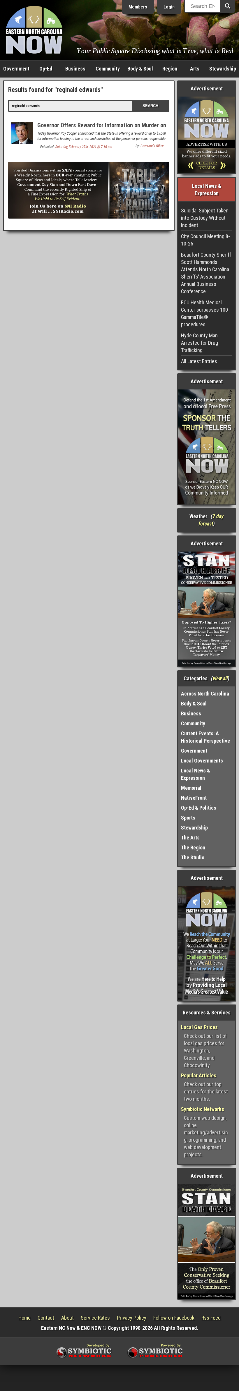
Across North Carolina (205, 694)
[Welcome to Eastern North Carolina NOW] (34, 29)
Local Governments (202, 761)
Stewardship (222, 69)
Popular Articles (198, 1075)
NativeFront (194, 798)
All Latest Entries (199, 361)
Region (169, 69)
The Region (193, 847)
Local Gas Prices (199, 1027)
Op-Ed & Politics (198, 808)
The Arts (190, 837)
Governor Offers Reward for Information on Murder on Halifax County (101, 128)
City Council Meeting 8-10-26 (205, 240)
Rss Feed (211, 1318)
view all (220, 678)
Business (75, 69)
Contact (46, 1318)
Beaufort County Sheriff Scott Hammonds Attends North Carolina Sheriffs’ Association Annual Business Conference (206, 273)
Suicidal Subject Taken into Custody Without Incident (205, 217)
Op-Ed (45, 69)
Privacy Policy (131, 1318)
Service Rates (95, 1318)
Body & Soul (140, 69)
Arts (194, 69)
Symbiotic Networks (202, 1109)
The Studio (192, 857)
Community (108, 69)
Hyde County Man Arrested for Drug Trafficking (199, 342)
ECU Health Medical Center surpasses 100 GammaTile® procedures (204, 313)
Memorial (191, 788)
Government (16, 69)
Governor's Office (152, 146)
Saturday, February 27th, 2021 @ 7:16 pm (83, 147)
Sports (188, 818)
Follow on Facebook (173, 1318)
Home (24, 1318)
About (67, 1318)
